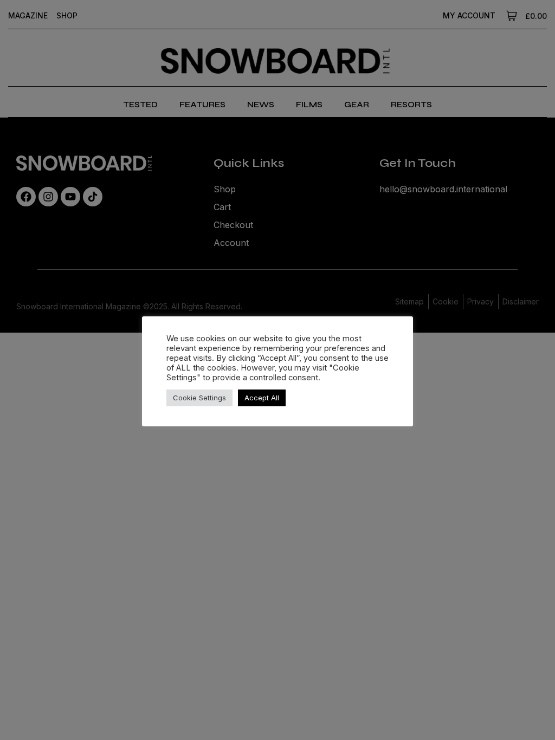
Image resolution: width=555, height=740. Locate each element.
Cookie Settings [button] (199, 397)
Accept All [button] (261, 397)
